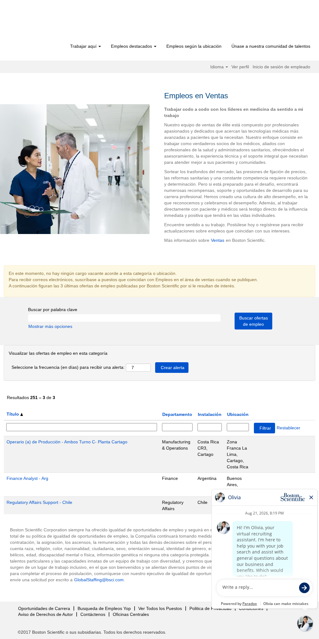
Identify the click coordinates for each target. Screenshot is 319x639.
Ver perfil (240, 66)
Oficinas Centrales (131, 614)
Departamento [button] (177, 414)
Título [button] (13, 414)
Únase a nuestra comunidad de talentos (270, 46)
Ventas (217, 240)
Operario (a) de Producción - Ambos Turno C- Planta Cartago (67, 441)
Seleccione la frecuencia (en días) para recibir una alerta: (68, 367)
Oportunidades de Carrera (44, 608)
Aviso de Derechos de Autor (45, 614)
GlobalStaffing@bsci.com (99, 579)
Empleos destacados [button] (132, 46)
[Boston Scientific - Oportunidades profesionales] (45, 22)
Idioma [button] (217, 66)
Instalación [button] (209, 414)
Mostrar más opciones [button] (50, 326)
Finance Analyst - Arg (27, 478)
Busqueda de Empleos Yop (104, 608)
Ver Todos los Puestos (160, 608)
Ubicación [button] (238, 414)
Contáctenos (92, 614)
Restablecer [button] (288, 427)
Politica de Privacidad (210, 608)
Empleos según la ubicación (193, 46)
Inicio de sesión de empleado (281, 66)
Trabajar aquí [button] (84, 46)
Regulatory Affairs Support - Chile (39, 502)
